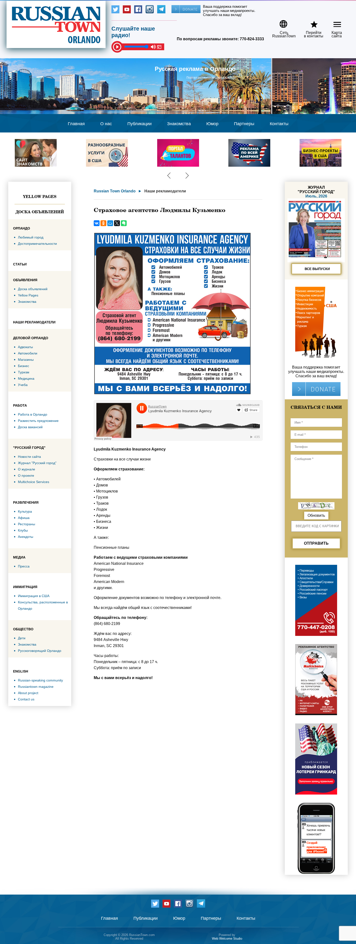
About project (28, 693)
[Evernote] (124, 223)
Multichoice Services (33, 482)
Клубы (23, 530)
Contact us (26, 699)
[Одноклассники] (103, 223)
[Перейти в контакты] (310, 22)
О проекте (26, 475)
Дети (21, 638)
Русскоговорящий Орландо (39, 651)
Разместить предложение (38, 421)
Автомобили (27, 353)
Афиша (24, 518)
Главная (76, 123)
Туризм (23, 372)
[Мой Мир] (110, 223)
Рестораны (26, 524)
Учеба (23, 385)
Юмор (212, 123)
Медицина (26, 378)
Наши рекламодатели (165, 191)
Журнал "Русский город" (37, 463)
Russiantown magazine (36, 687)
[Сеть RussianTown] (281, 22)
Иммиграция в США (33, 596)
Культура (25, 511)
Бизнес (23, 366)
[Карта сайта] (333, 22)
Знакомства (179, 123)
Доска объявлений (39, 211)
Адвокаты (25, 347)
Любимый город (30, 237)
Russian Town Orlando (115, 191)
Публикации (139, 123)
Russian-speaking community (40, 680)
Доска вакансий (30, 427)
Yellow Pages (39, 196)
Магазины (26, 359)
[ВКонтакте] (97, 223)
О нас (106, 123)
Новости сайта (29, 457)
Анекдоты (25, 537)
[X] (117, 223)
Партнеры (244, 123)
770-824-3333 (252, 39)
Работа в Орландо (32, 414)
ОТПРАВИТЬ (316, 543)
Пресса (24, 566)
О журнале (26, 469)
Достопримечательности (37, 244)
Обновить (316, 515)
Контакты (279, 123)
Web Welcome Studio (227, 938)
